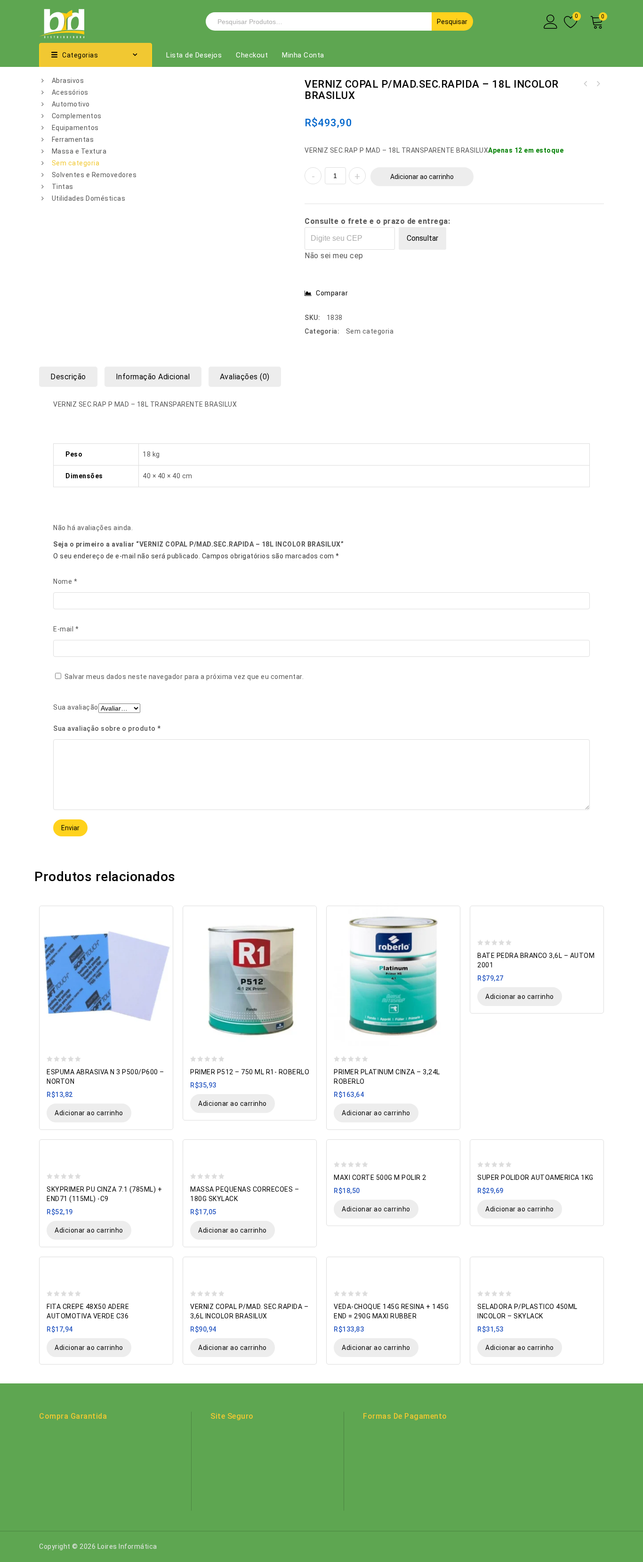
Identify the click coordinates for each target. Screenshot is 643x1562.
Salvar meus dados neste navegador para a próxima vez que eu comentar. (184, 676)
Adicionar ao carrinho (422, 176)
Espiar (161, 914)
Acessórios (70, 92)
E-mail (66, 629)
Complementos (77, 116)
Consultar (422, 238)
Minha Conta (303, 55)
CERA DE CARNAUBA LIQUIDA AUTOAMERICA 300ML (585, 84)
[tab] (71, 377)
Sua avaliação (75, 707)
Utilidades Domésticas (89, 198)
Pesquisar (452, 21)
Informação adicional (153, 376)
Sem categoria (76, 163)
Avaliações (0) (245, 376)
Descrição (68, 376)
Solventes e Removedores (94, 175)
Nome (65, 581)
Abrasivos (68, 80)
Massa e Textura (79, 151)
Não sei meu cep (334, 255)
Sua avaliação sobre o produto (107, 728)
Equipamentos (75, 127)
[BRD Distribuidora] (61, 21)
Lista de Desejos (194, 55)
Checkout (252, 55)
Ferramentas (73, 139)
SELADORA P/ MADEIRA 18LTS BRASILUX (598, 84)
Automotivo (71, 104)
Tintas (62, 186)
